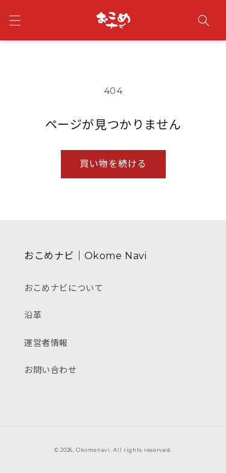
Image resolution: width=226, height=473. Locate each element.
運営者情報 (46, 342)
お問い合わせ (50, 370)
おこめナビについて (63, 288)
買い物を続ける (113, 163)
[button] (15, 20)
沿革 (33, 315)
